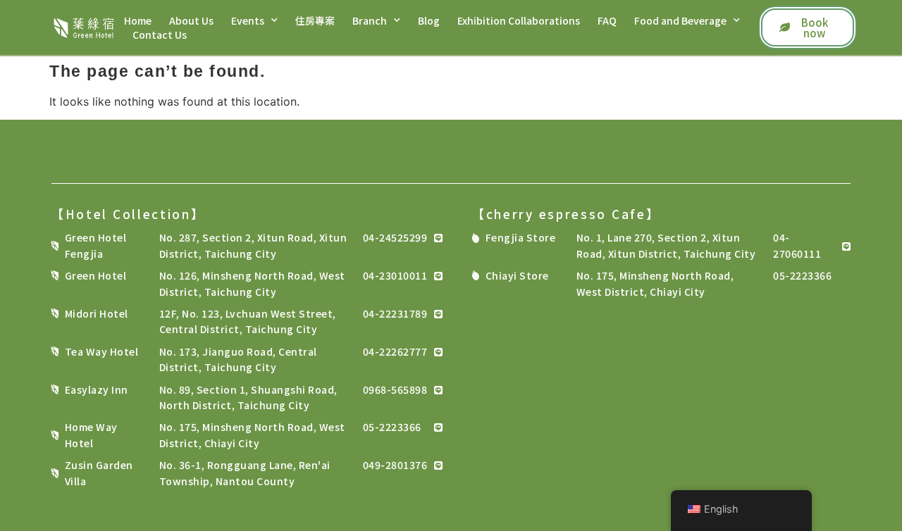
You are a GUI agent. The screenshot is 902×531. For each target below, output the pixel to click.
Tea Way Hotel (102, 351)
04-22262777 (395, 351)
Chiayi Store (517, 275)
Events (247, 20)
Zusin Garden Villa (99, 472)
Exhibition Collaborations (518, 20)
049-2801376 (395, 465)
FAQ (607, 20)
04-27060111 (797, 245)
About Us (191, 20)
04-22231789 (395, 313)
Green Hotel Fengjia (96, 245)
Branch (369, 20)
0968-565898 (395, 389)
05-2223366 (392, 427)
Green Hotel (96, 275)
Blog (429, 20)
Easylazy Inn (96, 389)
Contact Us (159, 34)
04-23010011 (395, 275)
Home (138, 20)
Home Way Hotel (91, 434)
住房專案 (315, 20)
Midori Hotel (96, 313)
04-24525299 (395, 237)
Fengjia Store (521, 237)
